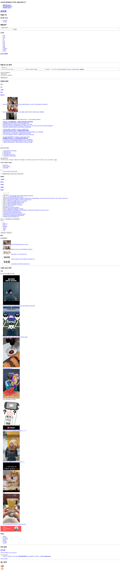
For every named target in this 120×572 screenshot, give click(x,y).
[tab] (61, 222)
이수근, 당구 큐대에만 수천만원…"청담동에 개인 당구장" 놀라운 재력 (18, 134)
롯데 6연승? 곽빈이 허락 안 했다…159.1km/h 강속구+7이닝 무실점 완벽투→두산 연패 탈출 (23, 131)
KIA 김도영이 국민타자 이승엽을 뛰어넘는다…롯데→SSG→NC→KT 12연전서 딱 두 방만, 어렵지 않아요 (28, 125)
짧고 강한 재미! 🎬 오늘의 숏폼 (7, 273)
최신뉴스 (5, 171)
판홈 (1, 219)
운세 (4, 43)
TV (3, 40)
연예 (1, 92)
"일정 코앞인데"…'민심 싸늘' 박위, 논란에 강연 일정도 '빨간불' (17, 133)
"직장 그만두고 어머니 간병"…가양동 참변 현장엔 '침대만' (16, 130)
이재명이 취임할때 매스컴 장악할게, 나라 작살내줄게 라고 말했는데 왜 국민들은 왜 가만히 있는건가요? (26, 210)
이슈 (4, 542)
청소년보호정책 (30, 556)
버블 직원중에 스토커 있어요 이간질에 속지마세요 (14, 214)
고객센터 (37, 556)
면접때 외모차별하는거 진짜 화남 (14, 204)
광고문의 (10, 556)
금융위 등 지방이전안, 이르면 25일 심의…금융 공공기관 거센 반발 (17, 124)
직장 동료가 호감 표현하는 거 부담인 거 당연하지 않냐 (19, 199)
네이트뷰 (5, 48)
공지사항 (2, 550)
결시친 (2, 181)
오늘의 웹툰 (5, 167)
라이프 (4, 227)
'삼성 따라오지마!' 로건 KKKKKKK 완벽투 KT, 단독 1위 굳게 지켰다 (18, 140)
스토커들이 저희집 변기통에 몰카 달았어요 (12, 212)
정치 (8, 171)
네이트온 (5, 21)
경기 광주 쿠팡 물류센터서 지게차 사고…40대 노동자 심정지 (16, 136)
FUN (4, 225)
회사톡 (2, 189)
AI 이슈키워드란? (4, 158)
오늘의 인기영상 (6, 166)
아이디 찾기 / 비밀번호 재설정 (72, 69)
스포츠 (2, 89)
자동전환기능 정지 (6, 173)
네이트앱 (5, 20)
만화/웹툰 (5, 226)
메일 (4, 35)
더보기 (4, 51)
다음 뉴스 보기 (20, 173)
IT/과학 (15, 171)
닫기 (55, 159)
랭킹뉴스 (2, 94)
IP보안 (59, 69)
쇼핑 (4, 45)
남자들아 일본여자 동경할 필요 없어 (11, 216)
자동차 (4, 49)
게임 (4, 44)
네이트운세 (5, 538)
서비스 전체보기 (4, 558)
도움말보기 (9, 75)
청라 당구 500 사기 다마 (8, 206)
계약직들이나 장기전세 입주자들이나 (11, 207)
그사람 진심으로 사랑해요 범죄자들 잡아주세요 (13, 215)
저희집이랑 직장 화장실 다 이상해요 (15, 208)
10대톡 (2, 184)
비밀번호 (27, 69)
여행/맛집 (5, 223)
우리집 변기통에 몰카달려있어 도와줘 (15, 202)
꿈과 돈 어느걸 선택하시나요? (14, 211)
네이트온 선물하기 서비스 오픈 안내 (8, 552)
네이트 (3, 11)
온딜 (4, 38)
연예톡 (2, 187)
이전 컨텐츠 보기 (9, 219)
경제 (11, 171)
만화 (4, 41)
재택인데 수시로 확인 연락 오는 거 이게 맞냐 (17, 200)
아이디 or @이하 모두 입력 (7, 69)
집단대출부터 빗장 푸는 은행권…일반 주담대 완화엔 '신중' (16, 123)
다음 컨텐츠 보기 (16, 219)
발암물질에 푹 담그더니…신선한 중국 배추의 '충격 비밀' (15, 138)
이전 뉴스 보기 (13, 173)
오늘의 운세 (5, 165)
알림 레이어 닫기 (4, 77)
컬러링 (4, 540)
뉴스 (4, 36)
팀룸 (4, 47)
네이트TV (5, 537)
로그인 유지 (54, 69)
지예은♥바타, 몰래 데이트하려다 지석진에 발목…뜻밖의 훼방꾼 (17, 127)
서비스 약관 (15, 556)
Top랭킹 (2, 179)
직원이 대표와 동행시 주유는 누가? (15, 203)
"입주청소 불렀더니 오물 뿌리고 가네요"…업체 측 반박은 (15, 129)
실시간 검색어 (4, 53)
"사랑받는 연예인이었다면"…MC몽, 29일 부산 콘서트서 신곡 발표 (17, 142)
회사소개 (5, 556)
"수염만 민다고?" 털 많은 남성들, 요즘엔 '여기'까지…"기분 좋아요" (18, 139)
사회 (13, 171)
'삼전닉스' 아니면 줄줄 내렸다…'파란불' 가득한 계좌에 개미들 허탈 (18, 121)
